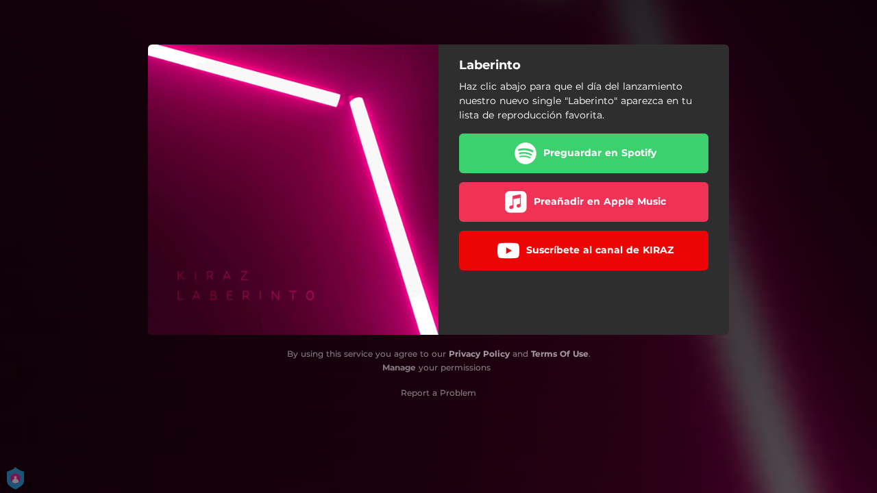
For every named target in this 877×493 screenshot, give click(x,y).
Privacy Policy (479, 354)
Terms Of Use (560, 354)
